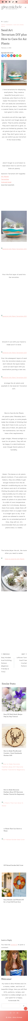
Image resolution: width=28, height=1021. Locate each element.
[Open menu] (25, 7)
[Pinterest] (9, 1)
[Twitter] (5, 55)
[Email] (16, 1)
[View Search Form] (26, 2)
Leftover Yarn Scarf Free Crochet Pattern (22, 660)
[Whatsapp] (17, 55)
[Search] (23, 1006)
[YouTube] (6, 1)
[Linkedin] (11, 55)
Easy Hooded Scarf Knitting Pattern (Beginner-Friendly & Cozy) (6, 662)
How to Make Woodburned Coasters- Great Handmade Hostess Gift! (13, 753)
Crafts (3, 24)
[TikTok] (12, 1)
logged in (14, 945)
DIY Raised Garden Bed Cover (13, 865)
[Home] (1, 21)
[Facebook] (2, 55)
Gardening (9, 24)
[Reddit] (8, 55)
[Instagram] (2, 1)
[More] (20, 55)
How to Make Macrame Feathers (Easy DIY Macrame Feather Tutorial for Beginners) (14, 792)
